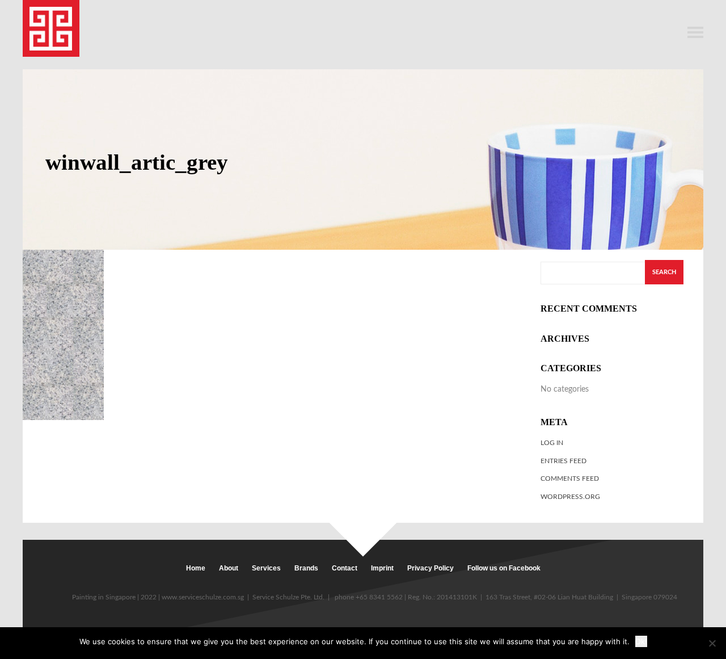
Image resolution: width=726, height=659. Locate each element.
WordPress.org (570, 496)
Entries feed (563, 460)
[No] (711, 643)
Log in (552, 442)
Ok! (641, 641)
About (228, 568)
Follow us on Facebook (504, 568)
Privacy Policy (430, 568)
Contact (344, 568)
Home (195, 568)
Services (266, 568)
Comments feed (570, 478)
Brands (306, 568)
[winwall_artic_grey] (63, 334)
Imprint (382, 568)
